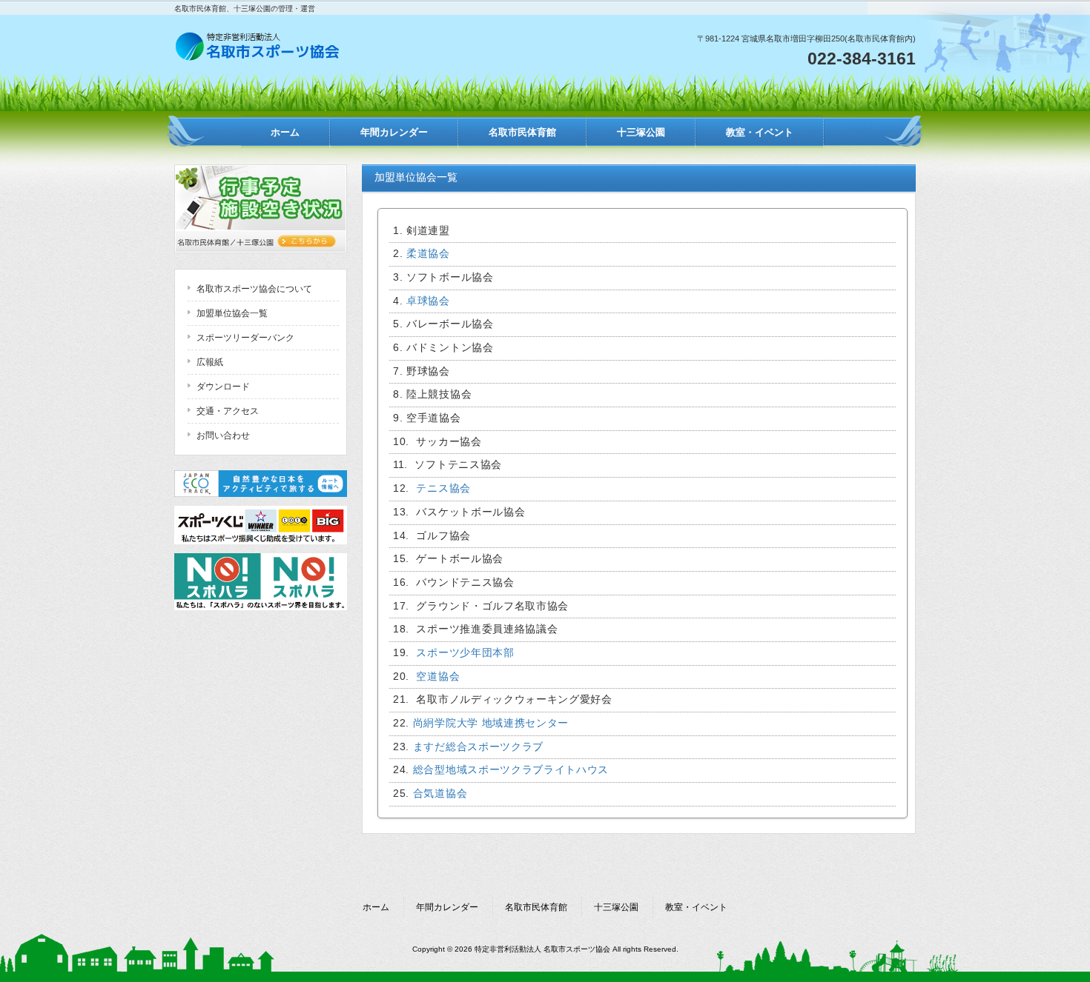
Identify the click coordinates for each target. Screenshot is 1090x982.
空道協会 (436, 676)
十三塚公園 (616, 907)
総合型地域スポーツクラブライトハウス (511, 769)
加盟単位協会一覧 (232, 313)
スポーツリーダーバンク (245, 338)
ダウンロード (223, 386)
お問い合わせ (223, 435)
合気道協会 (440, 793)
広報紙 (209, 362)
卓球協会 (428, 301)
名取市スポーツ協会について (254, 289)
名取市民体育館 (536, 907)
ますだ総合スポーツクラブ (478, 746)
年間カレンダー (447, 907)
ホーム (376, 907)
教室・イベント (696, 907)
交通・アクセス (227, 411)
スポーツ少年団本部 (465, 652)
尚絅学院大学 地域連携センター (491, 723)
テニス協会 (443, 488)
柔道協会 (428, 253)
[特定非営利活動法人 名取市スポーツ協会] (258, 56)
